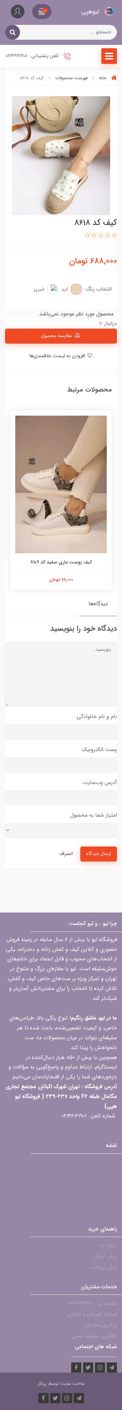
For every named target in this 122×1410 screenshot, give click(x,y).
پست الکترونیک (99, 749)
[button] (42, 11)
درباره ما (108, 1245)
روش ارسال (105, 1256)
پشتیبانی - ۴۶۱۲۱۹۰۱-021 (93, 1303)
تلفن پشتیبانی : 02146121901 (32, 56)
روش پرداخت (103, 1267)
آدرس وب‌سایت (99, 782)
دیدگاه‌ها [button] (98, 603)
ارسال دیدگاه (98, 854)
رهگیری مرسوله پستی (94, 1336)
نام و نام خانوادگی (97, 716)
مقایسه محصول (56, 336)
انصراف (66, 854)
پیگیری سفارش (101, 1325)
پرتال (41, 1383)
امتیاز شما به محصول (93, 815)
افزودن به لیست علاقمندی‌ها (57, 356)
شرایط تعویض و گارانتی (92, 1314)
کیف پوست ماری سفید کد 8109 (61, 562)
